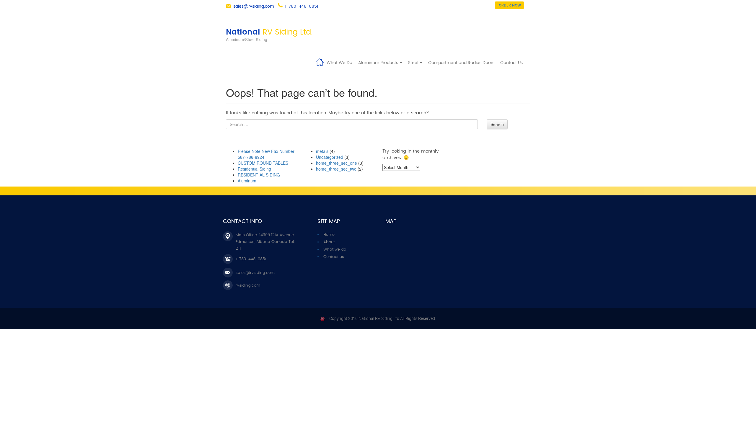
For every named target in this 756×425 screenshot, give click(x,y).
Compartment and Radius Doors (461, 63)
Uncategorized (329, 157)
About (329, 242)
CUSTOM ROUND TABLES (263, 163)
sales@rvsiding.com (253, 6)
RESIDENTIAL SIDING (259, 175)
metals (322, 151)
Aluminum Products (378, 63)
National (269, 32)
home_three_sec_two (336, 169)
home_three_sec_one (336, 163)
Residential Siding (254, 169)
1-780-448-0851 (301, 6)
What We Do (339, 63)
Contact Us (511, 63)
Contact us (333, 257)
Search (497, 124)
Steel (413, 63)
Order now (510, 5)
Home (319, 61)
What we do (334, 249)
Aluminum (247, 181)
